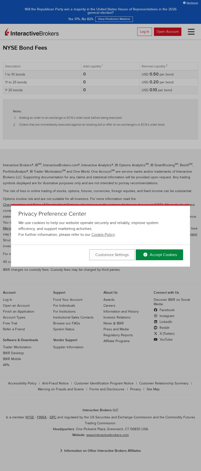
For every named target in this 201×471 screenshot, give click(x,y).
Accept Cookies (163, 254)
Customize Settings (112, 254)
